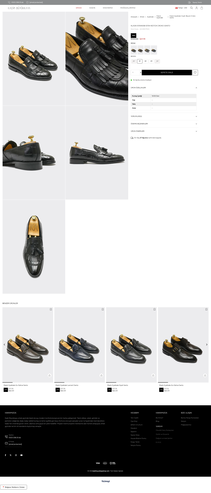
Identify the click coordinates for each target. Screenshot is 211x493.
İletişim (183, 421)
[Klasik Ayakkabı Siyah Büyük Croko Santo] (134, 50)
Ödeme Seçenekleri (139, 124)
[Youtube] (23, 455)
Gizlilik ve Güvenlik (162, 434)
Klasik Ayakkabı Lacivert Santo (67, 385)
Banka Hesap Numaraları (190, 418)
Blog (157, 421)
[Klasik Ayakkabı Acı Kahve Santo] (27, 345)
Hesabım (134, 428)
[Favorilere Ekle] (195, 72)
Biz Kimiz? (159, 418)
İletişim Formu (136, 445)
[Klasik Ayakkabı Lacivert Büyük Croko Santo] (154, 50)
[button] (7, 382)
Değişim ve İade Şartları (164, 438)
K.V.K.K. (158, 442)
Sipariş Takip (135, 435)
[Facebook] (7, 455)
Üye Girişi (134, 421)
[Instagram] (17, 455)
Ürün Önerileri (137, 131)
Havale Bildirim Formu (138, 438)
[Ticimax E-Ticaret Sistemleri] (105, 481)
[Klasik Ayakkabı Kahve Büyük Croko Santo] (140, 50)
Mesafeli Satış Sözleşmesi (165, 430)
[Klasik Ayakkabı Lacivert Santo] (79, 345)
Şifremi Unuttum (136, 425)
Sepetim (134, 431)
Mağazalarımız (186, 425)
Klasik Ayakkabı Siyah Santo (117, 385)
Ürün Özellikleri (138, 88)
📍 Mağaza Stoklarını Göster (13, 487)
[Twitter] (12, 455)
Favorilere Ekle (51, 309)
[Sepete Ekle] (50, 375)
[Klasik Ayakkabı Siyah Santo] (131, 345)
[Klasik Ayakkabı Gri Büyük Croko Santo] (147, 50)
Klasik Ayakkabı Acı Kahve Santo (16, 385)
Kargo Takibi (135, 442)
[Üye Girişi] (196, 8)
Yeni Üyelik (134, 418)
